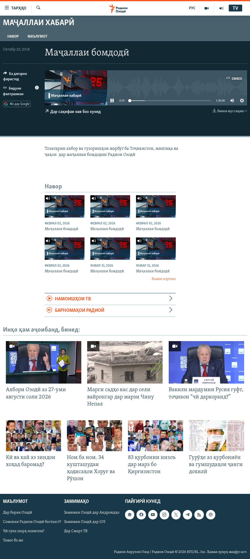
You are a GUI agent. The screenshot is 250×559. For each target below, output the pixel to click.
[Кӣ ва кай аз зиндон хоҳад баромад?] (33, 435)
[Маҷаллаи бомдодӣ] (64, 206)
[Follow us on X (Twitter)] (176, 514)
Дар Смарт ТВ (75, 531)
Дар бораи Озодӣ (17, 513)
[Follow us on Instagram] (164, 514)
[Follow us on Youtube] (152, 514)
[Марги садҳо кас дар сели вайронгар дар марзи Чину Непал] (125, 362)
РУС (192, 8)
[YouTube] (206, 8)
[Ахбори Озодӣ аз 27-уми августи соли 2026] (43, 362)
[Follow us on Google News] (129, 514)
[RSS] (199, 514)
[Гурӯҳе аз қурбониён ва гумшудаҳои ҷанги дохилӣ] (216, 435)
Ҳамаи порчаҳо (164, 279)
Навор (13, 37)
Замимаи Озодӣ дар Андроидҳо (91, 513)
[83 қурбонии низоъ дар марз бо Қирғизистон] (155, 435)
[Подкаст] (210, 514)
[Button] (21, 77)
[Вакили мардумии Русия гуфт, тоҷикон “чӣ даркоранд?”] (206, 362)
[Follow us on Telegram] (187, 514)
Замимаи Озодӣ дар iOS (84, 522)
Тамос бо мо (13, 541)
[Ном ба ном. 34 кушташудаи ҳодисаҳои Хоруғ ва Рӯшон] (94, 435)
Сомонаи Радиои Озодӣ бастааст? (32, 522)
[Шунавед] (221, 8)
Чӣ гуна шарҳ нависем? (23, 531)
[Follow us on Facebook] (141, 514)
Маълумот (37, 37)
